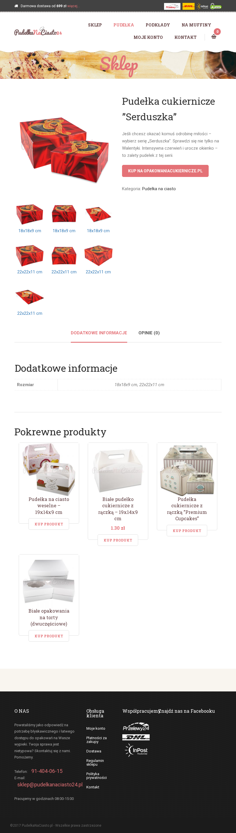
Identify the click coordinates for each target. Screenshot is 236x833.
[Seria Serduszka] (64, 143)
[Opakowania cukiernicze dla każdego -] (38, 30)
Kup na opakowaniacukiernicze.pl (165, 171)
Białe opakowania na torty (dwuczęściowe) (48, 617)
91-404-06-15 (46, 771)
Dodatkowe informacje (99, 333)
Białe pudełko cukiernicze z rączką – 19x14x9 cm (118, 509)
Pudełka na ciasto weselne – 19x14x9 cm (48, 505)
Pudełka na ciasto (159, 188)
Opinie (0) (149, 333)
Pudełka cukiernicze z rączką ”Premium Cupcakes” (187, 509)
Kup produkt (49, 524)
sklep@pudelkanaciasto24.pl (50, 784)
